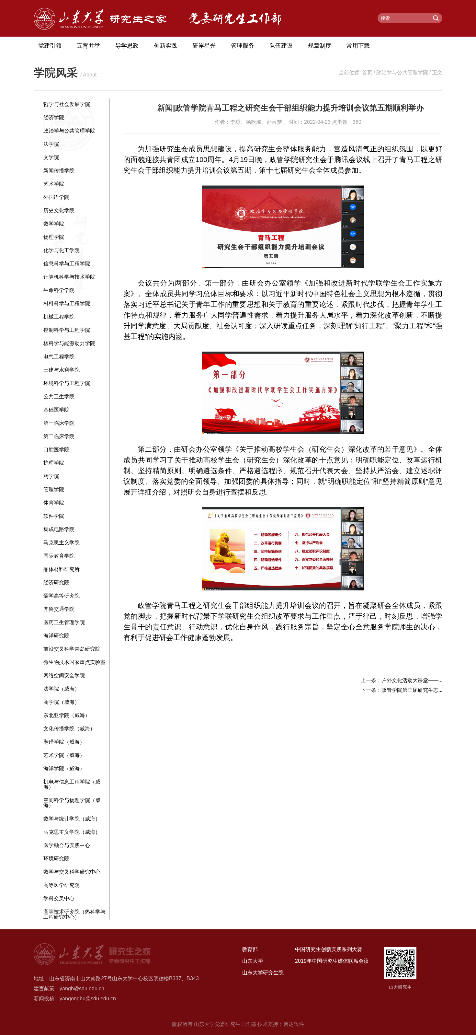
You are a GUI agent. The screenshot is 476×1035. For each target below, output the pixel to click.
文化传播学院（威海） (69, 728)
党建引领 (50, 45)
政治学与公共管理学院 (402, 72)
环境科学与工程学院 (66, 383)
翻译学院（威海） (64, 742)
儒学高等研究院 (61, 596)
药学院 (51, 476)
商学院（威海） (61, 702)
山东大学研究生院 (263, 972)
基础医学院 (56, 410)
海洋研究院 (56, 635)
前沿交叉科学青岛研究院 (71, 649)
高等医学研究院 (61, 885)
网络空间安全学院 (64, 675)
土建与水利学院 (61, 370)
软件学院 (53, 516)
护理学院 (53, 463)
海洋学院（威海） (64, 768)
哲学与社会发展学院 (66, 104)
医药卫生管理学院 (64, 622)
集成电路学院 (58, 529)
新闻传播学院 (58, 170)
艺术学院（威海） (64, 755)
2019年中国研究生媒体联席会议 (332, 961)
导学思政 (127, 45)
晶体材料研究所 (61, 569)
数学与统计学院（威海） (71, 818)
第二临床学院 (58, 436)
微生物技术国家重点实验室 (74, 662)
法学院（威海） (61, 689)
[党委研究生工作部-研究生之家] (100, 28)
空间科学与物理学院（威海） (71, 802)
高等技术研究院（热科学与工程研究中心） (74, 914)
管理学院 (53, 489)
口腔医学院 (56, 449)
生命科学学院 (58, 290)
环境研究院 (56, 858)
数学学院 (53, 224)
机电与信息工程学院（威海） (71, 784)
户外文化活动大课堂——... (411, 680)
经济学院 (53, 117)
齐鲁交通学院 (58, 609)
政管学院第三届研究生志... (411, 690)
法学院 (51, 144)
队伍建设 (281, 45)
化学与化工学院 (61, 250)
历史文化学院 (58, 210)
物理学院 (53, 237)
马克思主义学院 (61, 542)
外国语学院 (56, 197)
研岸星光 (204, 45)
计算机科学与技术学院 (69, 277)
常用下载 (358, 45)
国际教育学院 (58, 556)
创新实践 (165, 45)
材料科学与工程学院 (66, 303)
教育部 (250, 949)
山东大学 (252, 961)
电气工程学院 (58, 356)
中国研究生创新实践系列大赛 (328, 949)
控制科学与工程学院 (66, 330)
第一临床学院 (58, 423)
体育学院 (53, 503)
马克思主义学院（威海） (71, 832)
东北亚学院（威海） (66, 715)
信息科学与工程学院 (66, 263)
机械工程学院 (58, 317)
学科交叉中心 (58, 898)
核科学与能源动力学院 (69, 343)
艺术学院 (53, 184)
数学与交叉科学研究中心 (71, 872)
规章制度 (319, 45)
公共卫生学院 (58, 396)
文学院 (51, 157)
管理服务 (242, 45)
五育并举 (88, 45)
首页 (367, 72)
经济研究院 (56, 582)
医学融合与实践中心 (66, 845)
